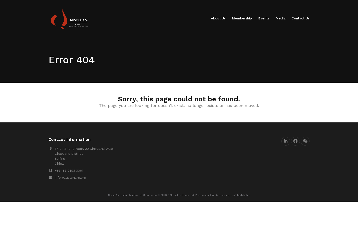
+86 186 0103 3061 (69, 170)
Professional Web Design (211, 195)
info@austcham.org (70, 178)
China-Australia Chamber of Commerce (132, 195)
